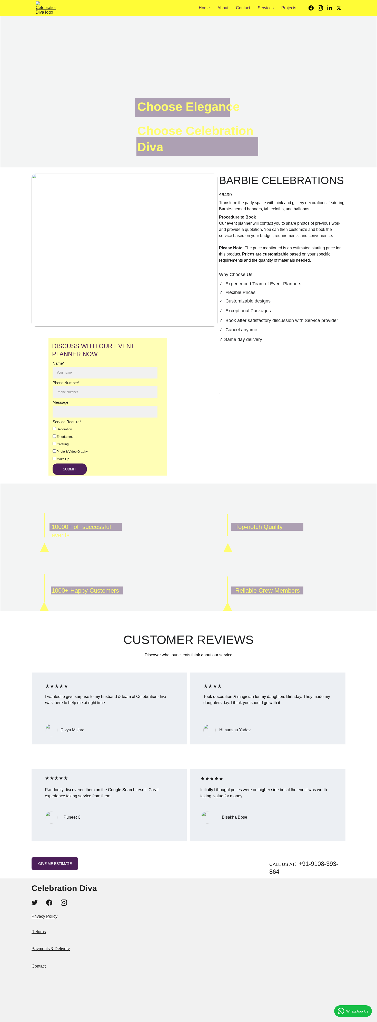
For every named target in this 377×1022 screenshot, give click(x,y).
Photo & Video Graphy (72, 451)
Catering (62, 444)
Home (204, 8)
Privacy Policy (44, 916)
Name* (58, 363)
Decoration (64, 429)
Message (60, 402)
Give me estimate (55, 864)
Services (266, 8)
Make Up (62, 459)
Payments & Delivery (51, 949)
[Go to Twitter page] (338, 8)
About (222, 8)
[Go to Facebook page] (313, 8)
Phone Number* (66, 383)
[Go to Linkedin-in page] (331, 8)
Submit (69, 469)
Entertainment (66, 437)
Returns (39, 932)
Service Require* (67, 422)
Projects (288, 8)
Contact (243, 8)
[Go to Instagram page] (322, 8)
